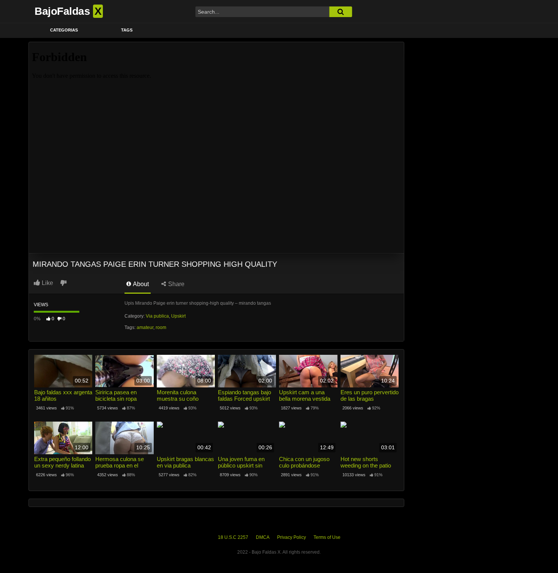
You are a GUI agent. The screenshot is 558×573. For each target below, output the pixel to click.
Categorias (64, 30)
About (140, 284)
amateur (145, 327)
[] (340, 11)
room (161, 327)
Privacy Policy (291, 537)
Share (175, 284)
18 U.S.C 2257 (233, 537)
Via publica (157, 316)
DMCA (263, 537)
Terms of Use (327, 537)
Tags (126, 30)
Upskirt (178, 316)
